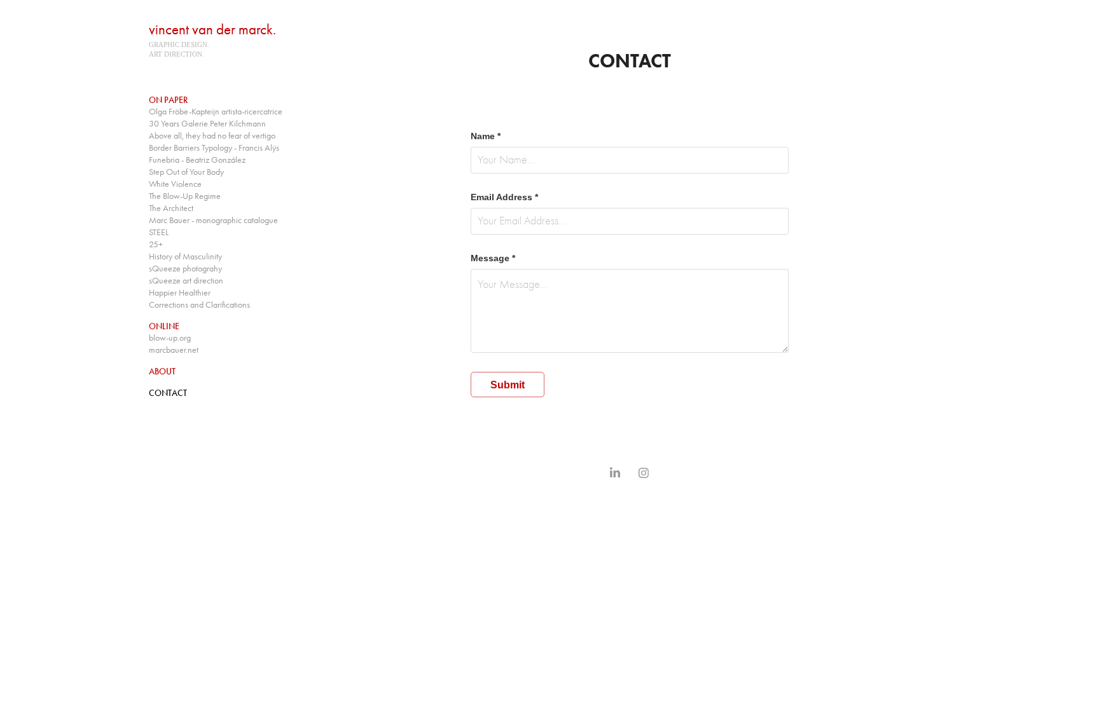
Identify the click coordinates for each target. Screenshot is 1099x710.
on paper (168, 100)
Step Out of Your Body (186, 172)
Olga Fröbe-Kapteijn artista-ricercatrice (215, 111)
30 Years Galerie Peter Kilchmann (207, 123)
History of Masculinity (185, 256)
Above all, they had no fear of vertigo (212, 135)
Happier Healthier (180, 292)
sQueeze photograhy (185, 268)
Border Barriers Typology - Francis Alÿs (214, 147)
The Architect (171, 208)
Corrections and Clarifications (199, 304)
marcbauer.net (173, 350)
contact (168, 393)
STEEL (159, 232)
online (164, 326)
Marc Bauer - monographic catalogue (213, 220)
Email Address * (504, 197)
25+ (156, 244)
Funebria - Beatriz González (197, 159)
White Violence (175, 184)
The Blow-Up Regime (185, 196)
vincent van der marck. (212, 29)
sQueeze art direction (186, 280)
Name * (486, 136)
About (162, 371)
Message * (493, 258)
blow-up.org (170, 337)
